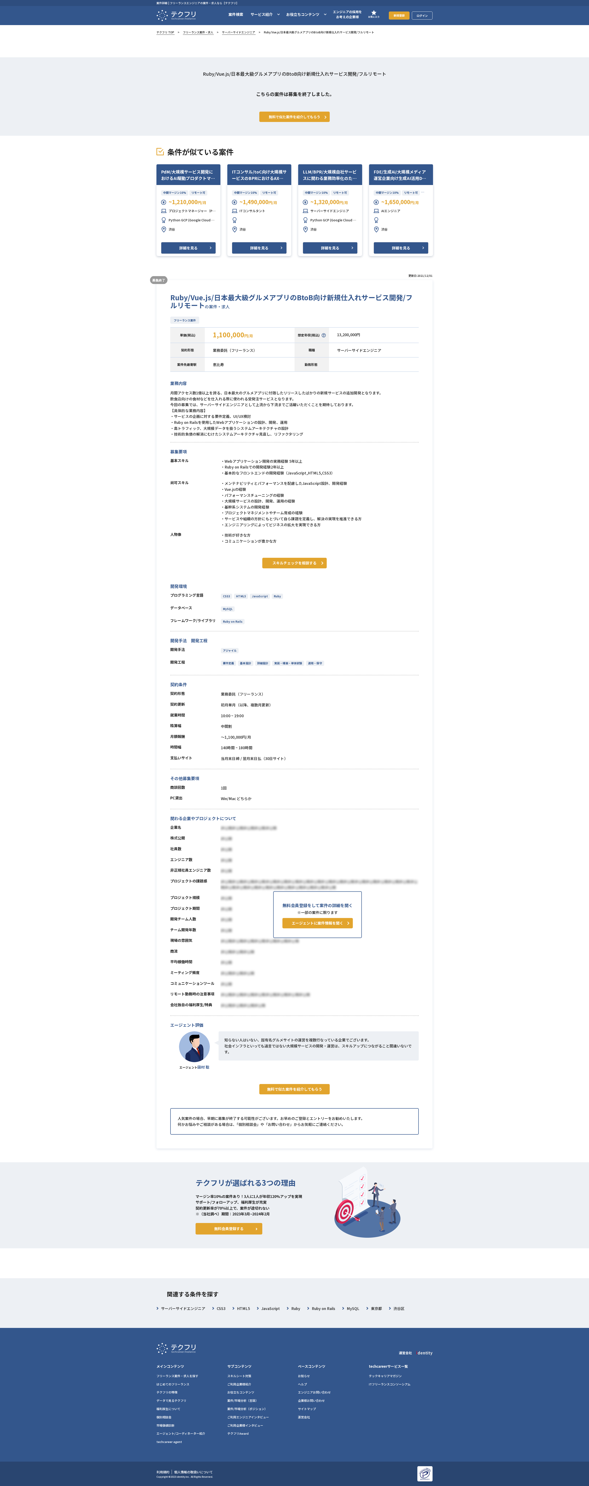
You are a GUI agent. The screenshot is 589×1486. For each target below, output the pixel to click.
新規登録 (399, 15)
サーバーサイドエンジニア (238, 32)
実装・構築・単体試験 (288, 663)
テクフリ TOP (165, 32)
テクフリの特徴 (166, 1392)
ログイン (422, 15)
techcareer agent (169, 1442)
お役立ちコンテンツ (240, 1392)
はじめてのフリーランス (172, 1384)
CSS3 (226, 596)
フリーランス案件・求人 (198, 32)
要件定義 (228, 663)
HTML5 (241, 596)
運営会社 (304, 1417)
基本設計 (245, 663)
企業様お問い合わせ (311, 1400)
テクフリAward (238, 1433)
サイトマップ (307, 1409)
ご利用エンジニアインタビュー (248, 1417)
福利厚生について (168, 1409)
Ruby (277, 596)
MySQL (228, 609)
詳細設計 (262, 663)
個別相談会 (163, 1417)
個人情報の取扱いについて (193, 1472)
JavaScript (260, 596)
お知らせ (304, 1376)
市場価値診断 (165, 1425)
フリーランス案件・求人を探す (177, 1376)
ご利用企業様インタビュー (245, 1425)
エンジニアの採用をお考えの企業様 (347, 14)
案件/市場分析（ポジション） (247, 1409)
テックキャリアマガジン (385, 1376)
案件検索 (235, 14)
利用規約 (162, 1472)
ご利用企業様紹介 (239, 1384)
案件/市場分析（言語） (242, 1400)
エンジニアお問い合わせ (314, 1392)
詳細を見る (188, 248)
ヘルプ (302, 1384)
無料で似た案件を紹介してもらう (294, 1089)
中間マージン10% (174, 192)
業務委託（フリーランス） (235, 350)
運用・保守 (315, 663)
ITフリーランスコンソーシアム (389, 1384)
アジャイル (230, 650)
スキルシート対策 (239, 1376)
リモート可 (198, 192)
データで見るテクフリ (171, 1400)
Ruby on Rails (233, 621)
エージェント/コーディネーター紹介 (180, 1433)
